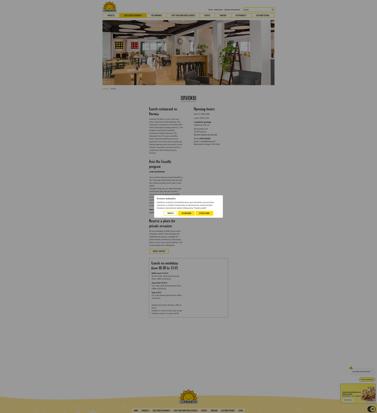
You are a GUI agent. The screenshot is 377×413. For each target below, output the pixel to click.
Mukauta (170, 213)
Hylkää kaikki (186, 213)
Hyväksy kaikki (204, 213)
